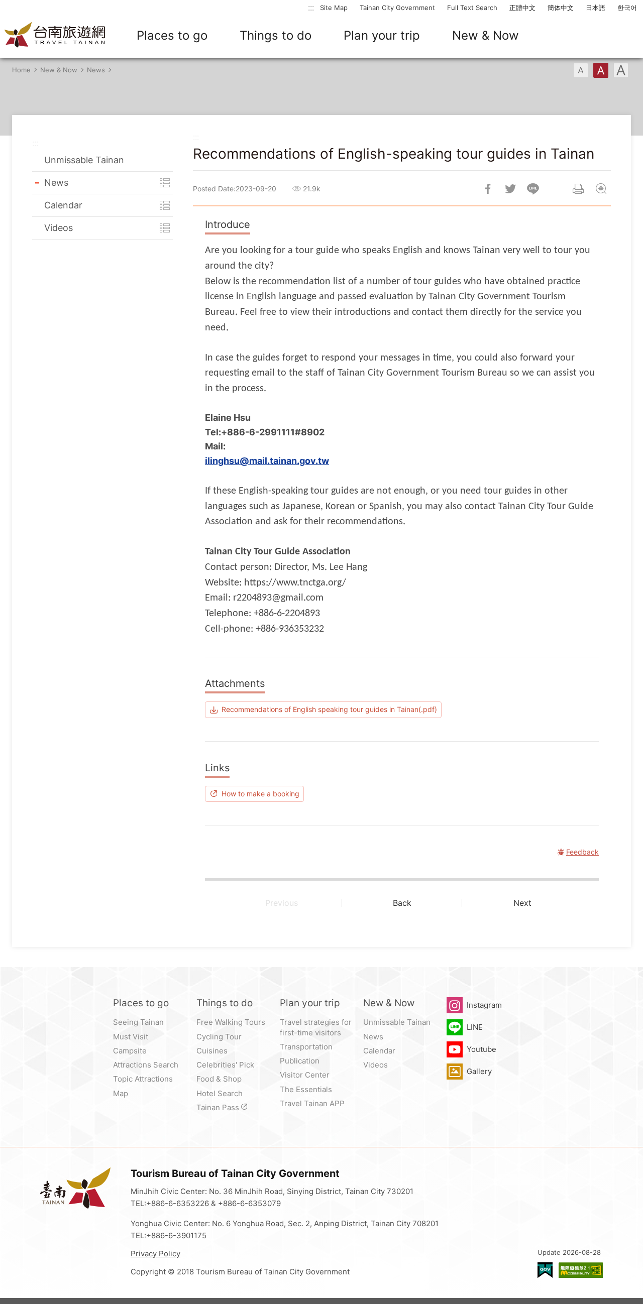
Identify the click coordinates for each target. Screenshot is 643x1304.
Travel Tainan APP (312, 1103)
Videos (58, 227)
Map (120, 1093)
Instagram (484, 1005)
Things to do (275, 35)
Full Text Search (472, 8)
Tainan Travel (55, 35)
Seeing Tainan (138, 1022)
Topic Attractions (143, 1079)
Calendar (63, 205)
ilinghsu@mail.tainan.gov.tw (267, 460)
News (96, 70)
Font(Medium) (600, 70)
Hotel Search (219, 1093)
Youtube (481, 1049)
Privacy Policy (155, 1253)
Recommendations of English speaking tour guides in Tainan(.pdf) (329, 709)
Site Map (334, 8)
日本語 (595, 8)
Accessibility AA (581, 1270)
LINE (475, 1027)
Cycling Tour (219, 1036)
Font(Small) (580, 70)
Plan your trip (382, 35)
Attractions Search (145, 1065)
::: (311, 7)
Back (402, 903)
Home (21, 70)
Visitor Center (305, 1075)
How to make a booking (260, 793)
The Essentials (306, 1089)
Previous (281, 903)
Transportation (306, 1046)
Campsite (130, 1050)
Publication (299, 1060)
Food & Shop (219, 1079)
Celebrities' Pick (225, 1065)
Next (522, 903)
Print (578, 189)
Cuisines (212, 1050)
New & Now (485, 35)
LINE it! (533, 189)
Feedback (601, 189)
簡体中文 (561, 8)
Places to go (172, 35)
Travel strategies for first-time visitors (316, 1027)
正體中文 (522, 8)
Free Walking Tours (230, 1022)
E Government (545, 1270)
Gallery (479, 1071)
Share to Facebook (488, 189)
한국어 (627, 8)
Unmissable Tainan (84, 160)
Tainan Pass (217, 1107)
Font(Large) (620, 70)
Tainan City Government (397, 8)
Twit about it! (510, 189)
